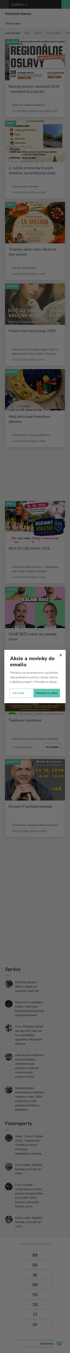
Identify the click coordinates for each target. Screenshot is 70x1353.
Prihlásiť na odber (47, 693)
